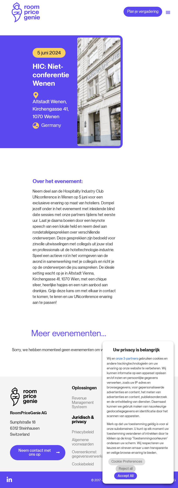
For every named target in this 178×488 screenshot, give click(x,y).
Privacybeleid (83, 432)
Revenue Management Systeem (83, 402)
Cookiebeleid (83, 464)
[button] (167, 12)
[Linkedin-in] (9, 480)
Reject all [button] (126, 469)
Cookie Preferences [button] (126, 461)
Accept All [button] (126, 476)
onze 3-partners (127, 358)
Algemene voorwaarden (83, 441)
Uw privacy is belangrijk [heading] (136, 349)
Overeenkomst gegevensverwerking (83, 454)
